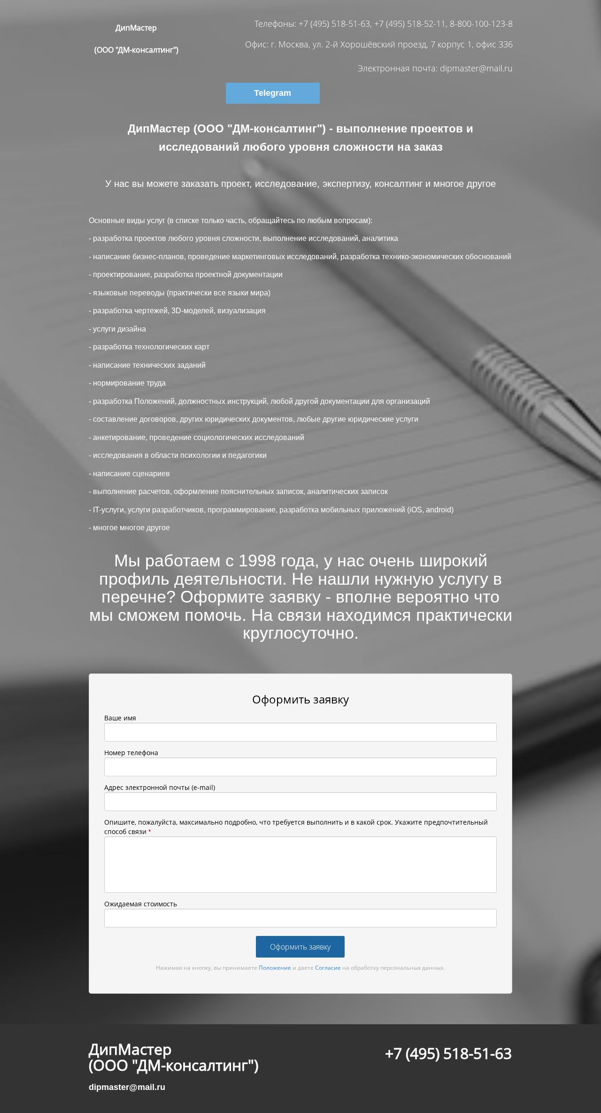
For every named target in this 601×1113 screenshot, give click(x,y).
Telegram (272, 93)
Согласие (328, 968)
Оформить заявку (300, 947)
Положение (275, 968)
